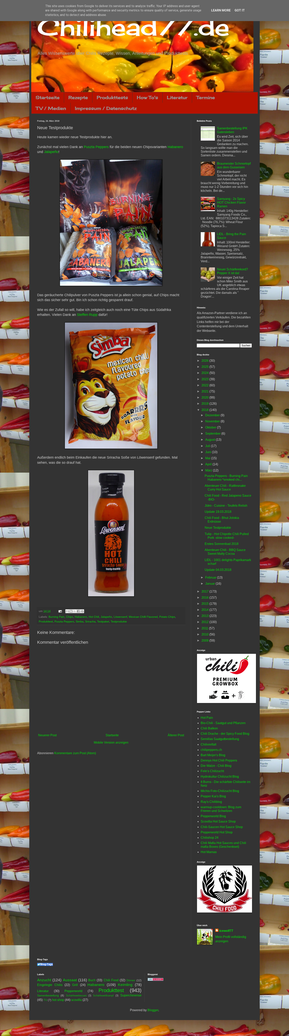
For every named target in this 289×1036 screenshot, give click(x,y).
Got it (240, 10)
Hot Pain (207, 717)
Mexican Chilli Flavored (143, 616)
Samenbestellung (48, 995)
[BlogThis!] (71, 611)
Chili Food (111, 980)
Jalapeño (51, 152)
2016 (205, 597)
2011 (205, 628)
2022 (205, 385)
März (209, 470)
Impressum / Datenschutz (106, 108)
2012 (205, 622)
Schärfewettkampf (103, 995)
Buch (92, 980)
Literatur (177, 97)
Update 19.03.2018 (218, 511)
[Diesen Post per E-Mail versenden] (67, 611)
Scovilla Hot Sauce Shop (218, 821)
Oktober (211, 427)
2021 (205, 391)
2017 (205, 591)
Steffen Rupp (87, 315)
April (209, 464)
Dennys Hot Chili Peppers (219, 760)
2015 (205, 603)
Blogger (152, 1010)
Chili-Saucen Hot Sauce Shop (222, 827)
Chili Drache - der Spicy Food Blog (225, 733)
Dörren (130, 980)
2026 (205, 360)
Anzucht (44, 980)
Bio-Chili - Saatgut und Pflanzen (223, 723)
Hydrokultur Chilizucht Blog (220, 776)
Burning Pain (56, 616)
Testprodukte (119, 621)
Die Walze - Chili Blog (216, 765)
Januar (210, 583)
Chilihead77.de (133, 26)
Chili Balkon (209, 728)
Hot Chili (94, 616)
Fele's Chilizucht (212, 771)
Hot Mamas (209, 852)
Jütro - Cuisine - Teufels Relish (226, 505)
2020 (205, 397)
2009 (205, 640)
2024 (205, 373)
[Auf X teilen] (75, 611)
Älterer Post (176, 735)
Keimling (125, 985)
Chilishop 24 (209, 837)
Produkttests (112, 97)
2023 (205, 379)
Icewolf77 (226, 930)
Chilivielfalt (208, 744)
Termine (205, 97)
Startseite (48, 97)
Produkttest (46, 621)
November (213, 421)
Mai (208, 458)
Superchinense (131, 995)
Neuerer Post (47, 735)
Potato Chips (167, 616)
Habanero (175, 147)
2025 (205, 366)
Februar (211, 577)
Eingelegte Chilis (50, 985)
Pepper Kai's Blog (213, 796)
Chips (69, 616)
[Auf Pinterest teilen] (82, 611)
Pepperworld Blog (213, 816)
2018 (205, 410)
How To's (147, 97)
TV (45, 1000)
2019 (205, 403)
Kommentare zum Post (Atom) (75, 753)
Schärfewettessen (76, 995)
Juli (208, 446)
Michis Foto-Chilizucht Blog (220, 791)
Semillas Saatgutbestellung (220, 739)
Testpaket (103, 621)
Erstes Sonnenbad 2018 (221, 543)
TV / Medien (51, 108)
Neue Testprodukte (218, 527)
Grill (75, 985)
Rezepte (78, 97)
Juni (208, 452)
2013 (205, 616)
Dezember (213, 415)
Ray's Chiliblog (211, 801)
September (213, 433)
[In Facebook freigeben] (78, 611)
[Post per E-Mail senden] (60, 611)
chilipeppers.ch (211, 749)
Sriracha (90, 621)
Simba (80, 621)
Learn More (221, 10)
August (210, 439)
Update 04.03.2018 (218, 569)
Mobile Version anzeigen (111, 742)
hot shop (58, 1000)
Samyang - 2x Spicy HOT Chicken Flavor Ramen (231, 202)
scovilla (76, 1000)
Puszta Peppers (96, 147)
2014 (205, 609)
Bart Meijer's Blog (213, 755)
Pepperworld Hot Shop (217, 832)
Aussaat (70, 980)
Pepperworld (73, 991)
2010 (205, 634)
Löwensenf (120, 616)
